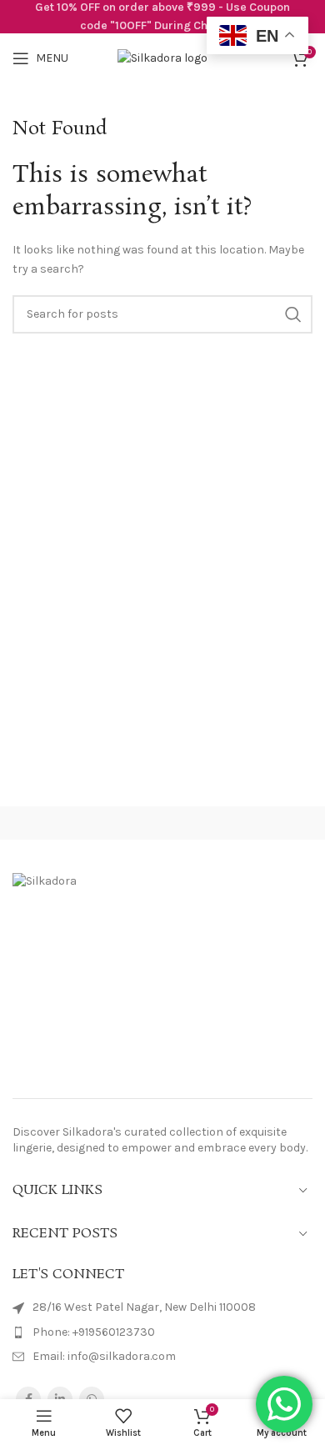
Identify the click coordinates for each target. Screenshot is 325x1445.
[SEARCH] (293, 314)
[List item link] (162, 1332)
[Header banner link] (162, 16)
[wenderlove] (81, 823)
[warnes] (243, 823)
